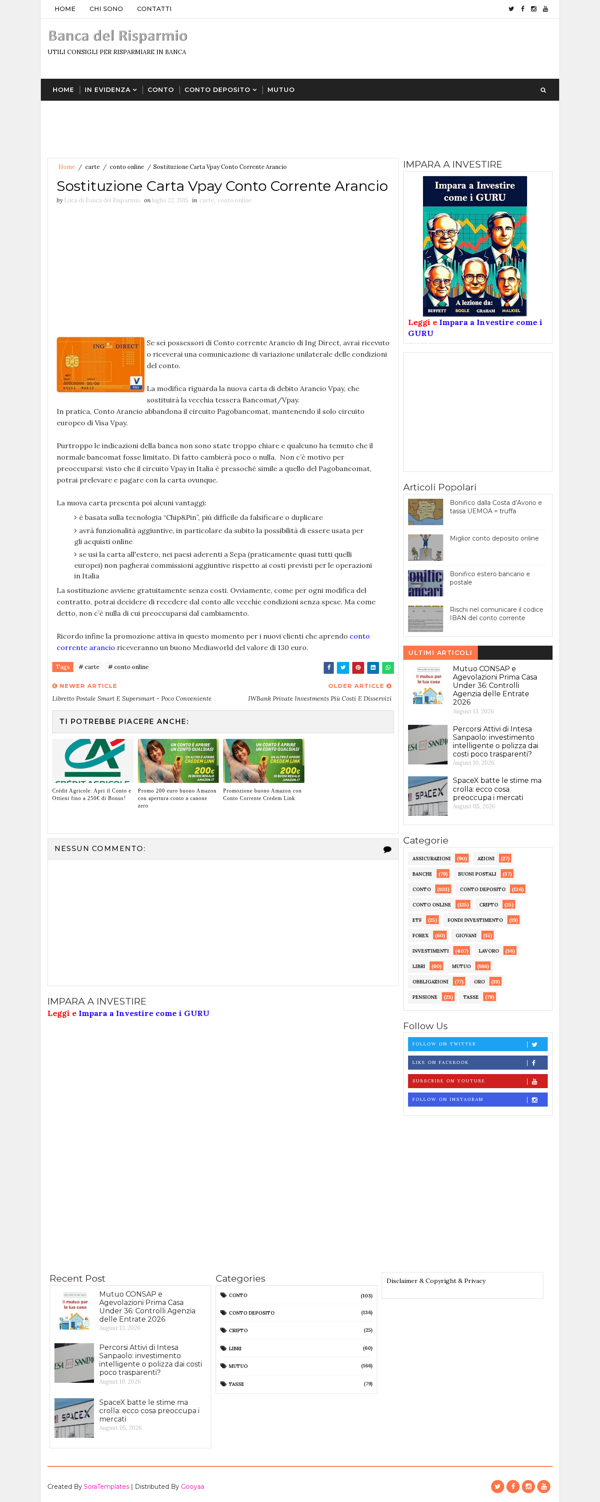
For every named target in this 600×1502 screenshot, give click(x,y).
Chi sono (106, 9)
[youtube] (545, 8)
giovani (466, 935)
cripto (488, 905)
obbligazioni (430, 982)
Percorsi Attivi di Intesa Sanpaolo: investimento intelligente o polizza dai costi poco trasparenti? (495, 742)
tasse (471, 997)
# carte (89, 667)
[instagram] (534, 8)
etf (417, 920)
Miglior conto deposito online (494, 538)
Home (65, 9)
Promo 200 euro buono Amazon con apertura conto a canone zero (177, 798)
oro (479, 982)
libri (418, 966)
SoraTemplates (106, 1487)
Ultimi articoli (440, 653)
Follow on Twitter (444, 1044)
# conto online (128, 667)
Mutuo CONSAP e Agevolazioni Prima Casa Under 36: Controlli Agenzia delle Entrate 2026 (495, 686)
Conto (161, 90)
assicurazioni (431, 858)
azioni (486, 858)
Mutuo (281, 90)
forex (420, 935)
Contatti (154, 9)
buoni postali (477, 874)
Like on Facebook (440, 1062)
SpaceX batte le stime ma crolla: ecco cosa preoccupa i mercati (497, 788)
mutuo (461, 966)
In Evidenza (107, 90)
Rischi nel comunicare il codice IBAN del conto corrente (496, 614)
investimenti (430, 951)
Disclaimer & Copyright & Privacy (436, 1281)
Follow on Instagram (448, 1099)
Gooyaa (192, 1487)
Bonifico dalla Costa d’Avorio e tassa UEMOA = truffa (496, 507)
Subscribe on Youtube (448, 1081)
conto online (127, 167)
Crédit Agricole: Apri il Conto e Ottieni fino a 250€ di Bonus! (91, 794)
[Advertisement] (392, 48)
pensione (424, 997)
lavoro (489, 951)
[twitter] (511, 8)
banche (422, 874)
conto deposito (483, 889)
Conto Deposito (217, 90)
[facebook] (523, 8)
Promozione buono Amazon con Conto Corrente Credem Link (262, 794)
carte (92, 167)
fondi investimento (475, 920)
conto (421, 889)
